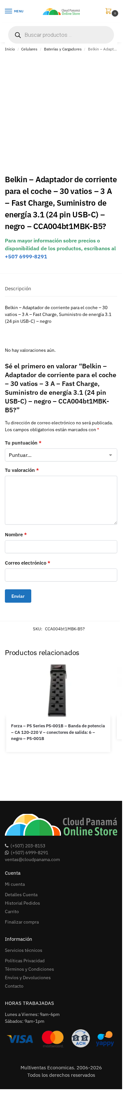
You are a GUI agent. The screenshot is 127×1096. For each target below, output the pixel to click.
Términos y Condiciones (29, 969)
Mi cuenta (15, 884)
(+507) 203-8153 (27, 846)
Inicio (10, 49)
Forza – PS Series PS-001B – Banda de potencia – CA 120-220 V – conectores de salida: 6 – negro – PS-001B (58, 732)
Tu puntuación (23, 443)
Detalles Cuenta (21, 894)
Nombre (16, 534)
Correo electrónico (27, 563)
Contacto (14, 986)
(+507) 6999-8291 (29, 853)
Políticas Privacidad (25, 961)
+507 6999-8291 (26, 256)
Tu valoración (22, 470)
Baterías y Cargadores (63, 49)
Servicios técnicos (23, 950)
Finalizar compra (22, 922)
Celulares (29, 49)
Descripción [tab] (18, 288)
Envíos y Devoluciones (28, 977)
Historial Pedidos (22, 903)
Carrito (12, 911)
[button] (109, 11)
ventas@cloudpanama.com (32, 859)
